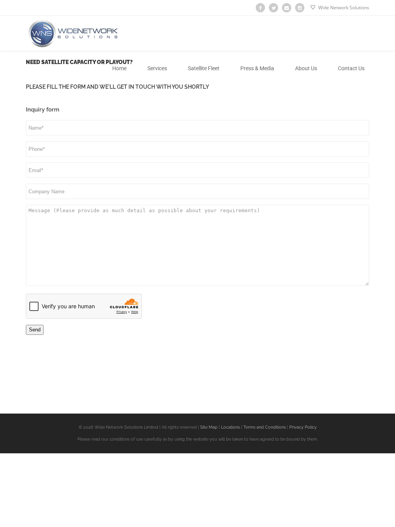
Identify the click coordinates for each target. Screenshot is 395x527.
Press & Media (257, 68)
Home (119, 68)
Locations (230, 427)
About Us (306, 68)
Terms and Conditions (264, 427)
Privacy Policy (303, 427)
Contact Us (351, 68)
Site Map (208, 427)
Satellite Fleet (203, 68)
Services (157, 68)
